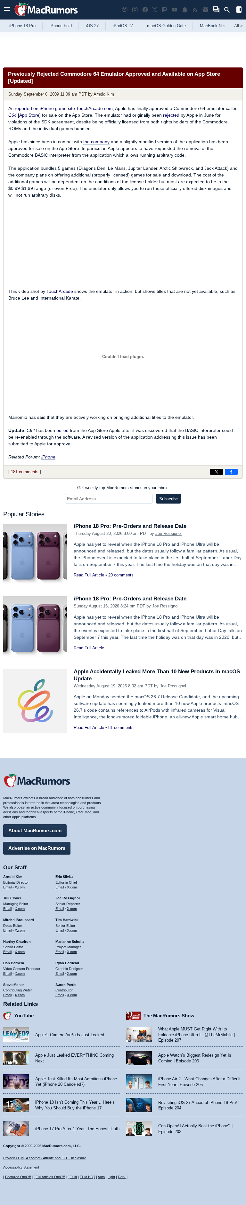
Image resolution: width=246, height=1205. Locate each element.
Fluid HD (86, 1177)
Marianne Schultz (70, 941)
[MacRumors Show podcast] (124, 9)
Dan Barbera (13, 963)
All (238, 25)
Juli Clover (12, 898)
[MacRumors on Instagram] (135, 9)
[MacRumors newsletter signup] (205, 9)
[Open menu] (7, 10)
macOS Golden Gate (166, 25)
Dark (122, 1177)
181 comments (24, 471)
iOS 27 (92, 25)
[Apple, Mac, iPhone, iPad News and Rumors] (46, 16)
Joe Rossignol (168, 533)
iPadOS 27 (123, 25)
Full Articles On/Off (50, 1177)
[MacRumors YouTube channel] (174, 9)
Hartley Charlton (17, 941)
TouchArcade (59, 291)
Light (111, 1177)
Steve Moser (13, 985)
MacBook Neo (213, 25)
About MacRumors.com (35, 830)
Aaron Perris (65, 985)
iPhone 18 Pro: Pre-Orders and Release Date (130, 526)
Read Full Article (89, 575)
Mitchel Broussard (18, 920)
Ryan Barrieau (67, 963)
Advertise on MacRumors (36, 848)
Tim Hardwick (66, 920)
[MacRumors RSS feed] (195, 9)
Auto (101, 1177)
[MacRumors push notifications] (185, 9)
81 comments (121, 727)
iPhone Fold (61, 25)
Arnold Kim (104, 94)
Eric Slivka (64, 877)
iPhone (48, 456)
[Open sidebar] (239, 10)
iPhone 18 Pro (22, 25)
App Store (29, 115)
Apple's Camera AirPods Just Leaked (69, 1034)
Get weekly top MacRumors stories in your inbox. (123, 487)
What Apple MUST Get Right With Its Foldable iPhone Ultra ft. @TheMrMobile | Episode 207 (196, 1035)
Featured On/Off (18, 1177)
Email (7, 887)
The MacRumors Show (169, 1015)
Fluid (73, 1177)
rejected (171, 115)
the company (96, 141)
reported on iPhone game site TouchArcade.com (64, 108)
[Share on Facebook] (231, 472)
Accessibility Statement (21, 1167)
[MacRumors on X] (154, 9)
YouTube (24, 1015)
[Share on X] (216, 472)
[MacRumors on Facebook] (145, 9)
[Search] (229, 9)
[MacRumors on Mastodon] (164, 9)
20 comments (121, 575)
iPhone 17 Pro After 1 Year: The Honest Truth (77, 1128)
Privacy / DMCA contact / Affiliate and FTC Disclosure (44, 1158)
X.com (20, 887)
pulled (62, 430)
